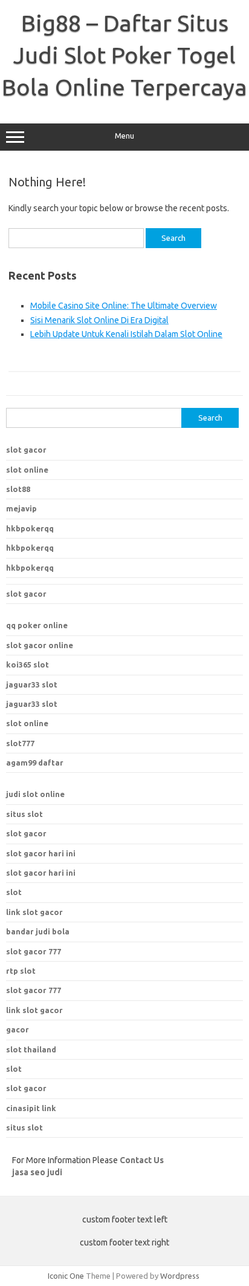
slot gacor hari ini (41, 853)
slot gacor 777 (33, 990)
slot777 (20, 743)
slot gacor (26, 449)
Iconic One (66, 1275)
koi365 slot (27, 664)
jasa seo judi (37, 1172)
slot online (27, 469)
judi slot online (35, 794)
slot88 (18, 489)
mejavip (21, 508)
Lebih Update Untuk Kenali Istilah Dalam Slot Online (126, 334)
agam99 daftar (34, 762)
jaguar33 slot (31, 684)
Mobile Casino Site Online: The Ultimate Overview (123, 305)
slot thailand (31, 1049)
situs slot (24, 814)
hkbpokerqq (30, 528)
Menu (124, 135)
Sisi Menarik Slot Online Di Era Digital (99, 320)
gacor (17, 1029)
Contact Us (142, 1160)
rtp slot (21, 970)
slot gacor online (39, 645)
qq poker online (37, 625)
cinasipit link (31, 1108)
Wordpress (179, 1275)
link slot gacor (34, 1010)
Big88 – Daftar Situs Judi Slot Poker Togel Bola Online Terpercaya (124, 55)
